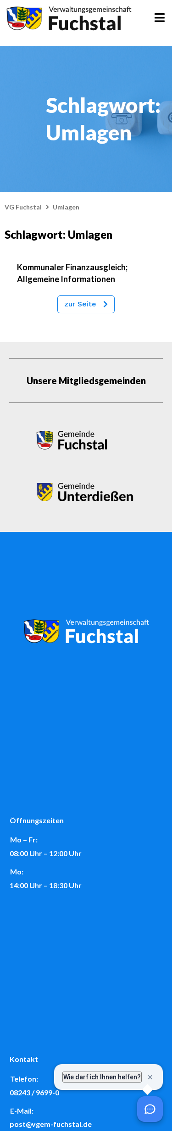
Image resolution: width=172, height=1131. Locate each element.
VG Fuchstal (23, 207)
